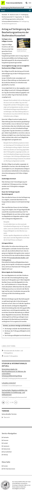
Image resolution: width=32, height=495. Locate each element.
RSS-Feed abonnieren (9, 469)
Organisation (18, 17)
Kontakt (5, 443)
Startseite (4, 14)
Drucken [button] (5, 466)
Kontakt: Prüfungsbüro (11, 356)
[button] (3, 402)
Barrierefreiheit (7, 452)
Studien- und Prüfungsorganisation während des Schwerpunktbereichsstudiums (16, 19)
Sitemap (5, 454)
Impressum (6, 446)
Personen (5, 440)
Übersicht (7, 417)
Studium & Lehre (14, 14)
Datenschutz (6, 449)
